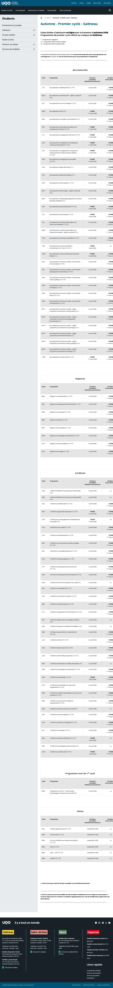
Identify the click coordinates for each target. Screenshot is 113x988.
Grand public (51, 10)
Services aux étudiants (94, 973)
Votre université (65, 10)
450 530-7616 (41, 946)
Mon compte (97, 3)
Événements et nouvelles (12, 25)
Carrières (74, 3)
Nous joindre (107, 3)
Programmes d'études (94, 970)
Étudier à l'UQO (7, 10)
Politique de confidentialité (103, 985)
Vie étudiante (20, 10)
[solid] (3, 967)
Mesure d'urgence (76, 985)
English (89, 3)
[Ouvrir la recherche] (109, 10)
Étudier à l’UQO (8, 40)
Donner (81, 3)
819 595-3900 (13, 946)
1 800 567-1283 (14, 948)
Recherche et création (36, 10)
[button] (34, 30)
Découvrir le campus (11, 967)
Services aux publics (93, 975)
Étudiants (8, 18)
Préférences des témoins (89, 985)
